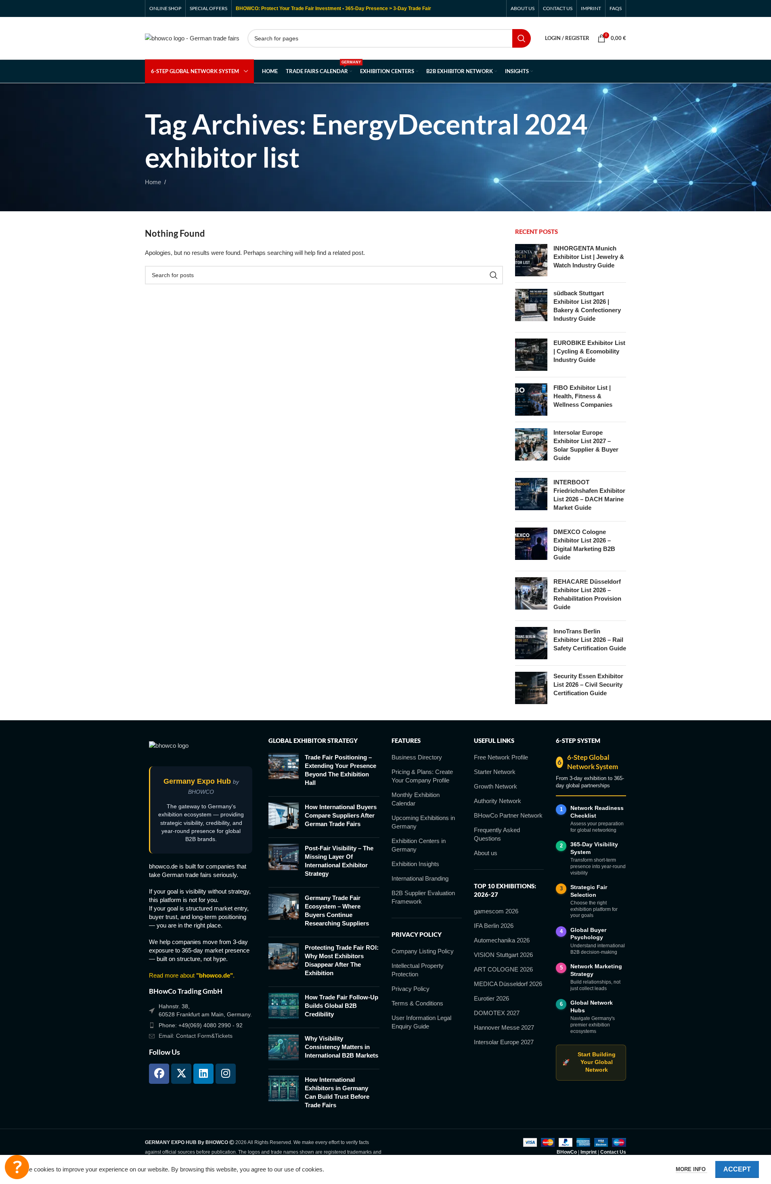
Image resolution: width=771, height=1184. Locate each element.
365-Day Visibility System (594, 848)
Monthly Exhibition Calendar (416, 799)
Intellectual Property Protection (418, 970)
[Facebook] (159, 1074)
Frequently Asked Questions (497, 834)
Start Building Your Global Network (588, 1062)
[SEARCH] (521, 38)
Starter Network (494, 771)
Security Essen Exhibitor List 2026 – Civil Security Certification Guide (588, 684)
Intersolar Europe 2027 (504, 1042)
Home (153, 182)
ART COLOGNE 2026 (503, 969)
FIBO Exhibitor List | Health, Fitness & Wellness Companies (582, 396)
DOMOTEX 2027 (497, 1012)
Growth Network (495, 786)
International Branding (420, 878)
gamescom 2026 (496, 911)
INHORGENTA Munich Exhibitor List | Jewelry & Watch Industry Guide (588, 257)
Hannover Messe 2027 (504, 1027)
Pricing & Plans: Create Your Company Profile (422, 776)
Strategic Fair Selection (588, 891)
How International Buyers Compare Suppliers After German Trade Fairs (341, 815)
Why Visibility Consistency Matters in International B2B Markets (341, 1047)
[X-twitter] (181, 1074)
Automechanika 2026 (502, 940)
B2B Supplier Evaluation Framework (423, 897)
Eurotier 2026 (491, 998)
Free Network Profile (501, 757)
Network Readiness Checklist (597, 812)
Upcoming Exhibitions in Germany (423, 822)
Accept (737, 1169)
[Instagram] (226, 1074)
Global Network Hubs (591, 1006)
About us (485, 853)
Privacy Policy (410, 988)
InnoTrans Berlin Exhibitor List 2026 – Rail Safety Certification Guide (589, 640)
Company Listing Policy (423, 951)
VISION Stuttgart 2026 (503, 954)
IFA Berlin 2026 (493, 925)
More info (691, 1169)
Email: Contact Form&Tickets (196, 1036)
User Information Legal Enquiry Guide (421, 1022)
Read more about (191, 975)
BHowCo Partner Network (508, 815)
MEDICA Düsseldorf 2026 (508, 983)
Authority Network (497, 800)
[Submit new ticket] (17, 1167)
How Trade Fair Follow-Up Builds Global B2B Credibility (341, 1006)
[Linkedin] (203, 1074)
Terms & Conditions (417, 1003)
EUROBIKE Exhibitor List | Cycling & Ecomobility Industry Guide (589, 351)
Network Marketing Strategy (596, 970)
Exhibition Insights (415, 863)
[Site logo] (192, 37)
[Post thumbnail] (531, 260)
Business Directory (417, 757)
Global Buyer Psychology (588, 934)
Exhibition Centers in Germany (419, 845)
